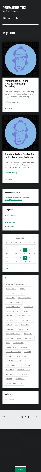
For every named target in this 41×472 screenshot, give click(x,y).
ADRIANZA (9, 284)
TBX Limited (10, 374)
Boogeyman (10, 293)
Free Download (11, 215)
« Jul (6, 268)
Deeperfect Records (13, 302)
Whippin (9, 379)
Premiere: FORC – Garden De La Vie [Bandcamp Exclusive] (19, 156)
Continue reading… (12, 102)
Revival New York (21, 356)
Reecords (27, 352)
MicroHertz (28, 334)
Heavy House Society (24, 316)
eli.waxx (25, 311)
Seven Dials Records (13, 361)
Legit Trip (25, 325)
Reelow (8, 356)
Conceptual (10, 298)
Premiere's (10, 226)
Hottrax (9, 325)
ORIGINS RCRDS (18, 343)
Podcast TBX (11, 223)
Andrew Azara (11, 289)
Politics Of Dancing (13, 352)
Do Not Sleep (28, 307)
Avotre (22, 289)
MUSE (8, 343)
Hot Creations (26, 320)
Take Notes (10, 370)
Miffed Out (10, 338)
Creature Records (24, 298)
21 (25, 258)
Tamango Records (23, 370)
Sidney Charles (11, 365)
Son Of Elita (25, 365)
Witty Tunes (20, 379)
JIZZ (16, 325)
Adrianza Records (22, 284)
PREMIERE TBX (14, 7)
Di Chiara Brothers (13, 307)
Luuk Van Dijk (23, 329)
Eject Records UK (12, 311)
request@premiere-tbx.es (13, 200)
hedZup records (12, 320)
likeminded (10, 329)
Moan (19, 338)
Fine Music (10, 316)
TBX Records (22, 374)
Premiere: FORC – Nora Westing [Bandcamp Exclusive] (16, 84)
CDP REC (20, 293)
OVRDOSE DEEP (11, 347)
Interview (10, 219)
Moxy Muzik (29, 338)
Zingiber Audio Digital (14, 383)
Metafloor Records (13, 334)
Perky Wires (24, 347)
